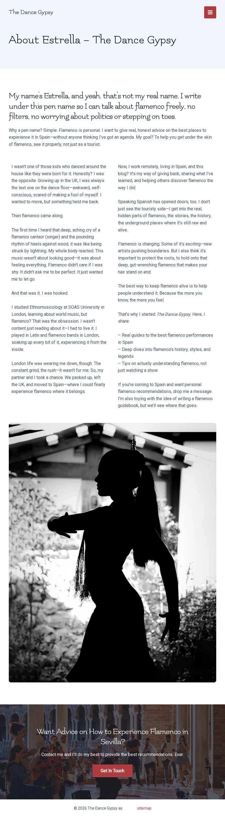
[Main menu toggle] (210, 12)
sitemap (144, 808)
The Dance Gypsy (31, 12)
